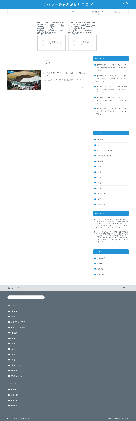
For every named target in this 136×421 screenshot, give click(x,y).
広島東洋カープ (102, 204)
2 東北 (98, 145)
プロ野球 (99, 199)
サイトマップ (57, 12)
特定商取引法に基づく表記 (98, 12)
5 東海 (98, 172)
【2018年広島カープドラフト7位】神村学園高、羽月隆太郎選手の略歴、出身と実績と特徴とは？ (111, 67)
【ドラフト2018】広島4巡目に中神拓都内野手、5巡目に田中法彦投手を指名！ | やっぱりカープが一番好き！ (112, 225)
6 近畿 (98, 177)
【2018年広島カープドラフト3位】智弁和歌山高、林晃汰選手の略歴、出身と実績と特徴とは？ (111, 89)
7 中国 (98, 183)
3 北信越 (99, 161)
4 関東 (98, 167)
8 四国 (98, 188)
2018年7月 (100, 274)
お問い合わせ (118, 12)
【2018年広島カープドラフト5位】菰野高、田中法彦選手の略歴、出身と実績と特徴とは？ (111, 100)
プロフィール (37, 12)
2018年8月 (100, 269)
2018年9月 (100, 264)
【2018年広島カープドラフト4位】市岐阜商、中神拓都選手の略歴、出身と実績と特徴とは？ (111, 111)
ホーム (17, 12)
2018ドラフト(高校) (104, 156)
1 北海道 (99, 140)
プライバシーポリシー (78, 12)
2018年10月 (101, 258)
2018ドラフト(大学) (104, 150)
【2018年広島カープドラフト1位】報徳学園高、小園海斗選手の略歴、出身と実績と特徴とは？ (111, 78)
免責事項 (27, 418)
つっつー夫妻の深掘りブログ (68, 4)
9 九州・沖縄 (101, 194)
